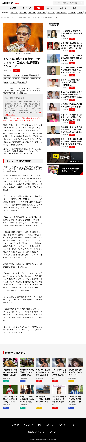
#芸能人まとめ (35, 78)
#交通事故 (72, 12)
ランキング (27, 8)
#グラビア (51, 12)
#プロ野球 (23, 12)
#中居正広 (16, 75)
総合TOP (13, 8)
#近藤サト (13, 82)
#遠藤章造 (22, 82)
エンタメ (50, 8)
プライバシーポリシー (41, 432)
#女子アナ (14, 12)
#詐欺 (6, 82)
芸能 (39, 8)
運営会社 (31, 432)
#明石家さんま (61, 12)
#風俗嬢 (80, 12)
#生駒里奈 (16, 78)
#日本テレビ (42, 12)
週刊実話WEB (5, 17)
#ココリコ (7, 75)
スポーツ (63, 8)
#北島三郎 (34, 75)
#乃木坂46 (25, 75)
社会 (74, 8)
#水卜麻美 (32, 12)
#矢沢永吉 (25, 78)
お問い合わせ (54, 432)
